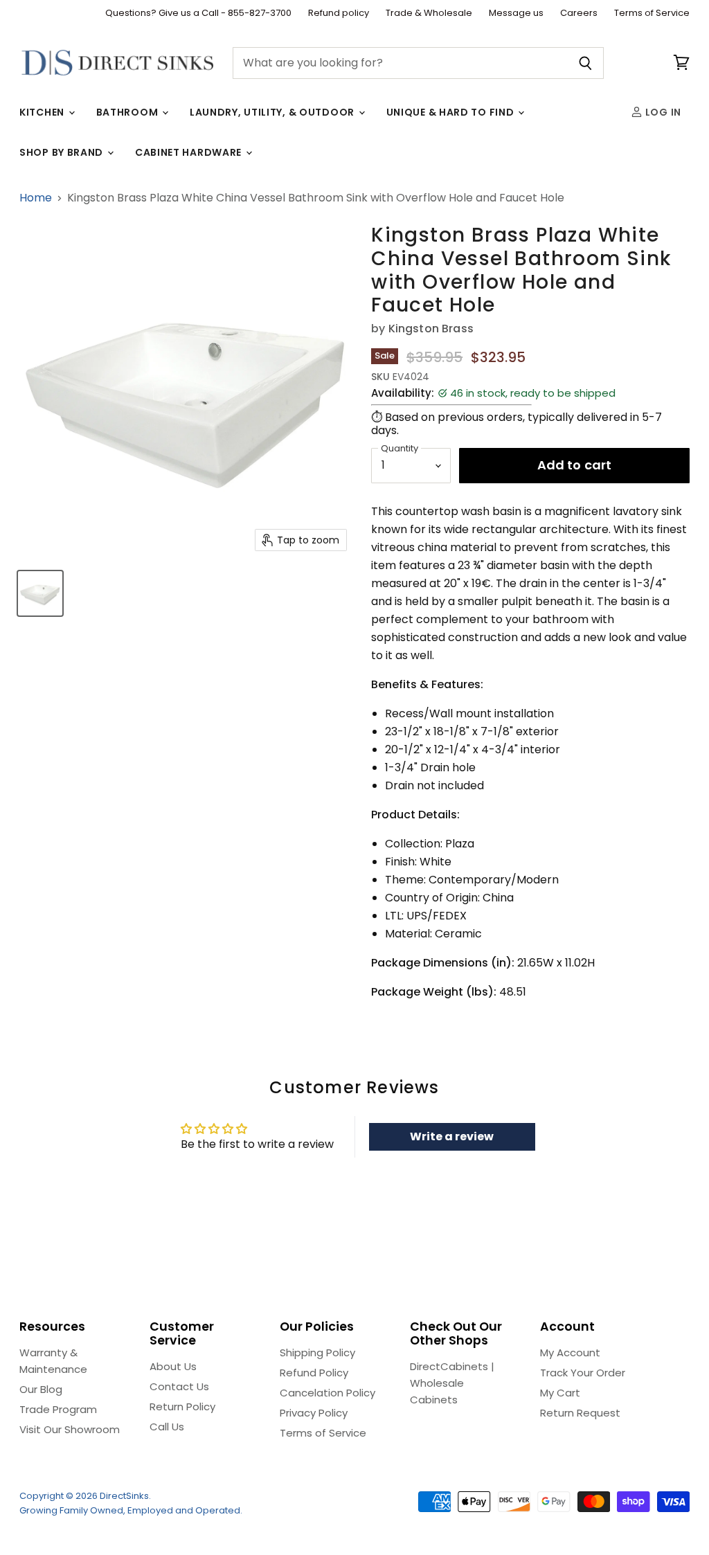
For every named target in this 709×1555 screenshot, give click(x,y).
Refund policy (338, 13)
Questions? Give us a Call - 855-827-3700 (198, 13)
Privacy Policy (314, 1412)
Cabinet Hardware (189, 152)
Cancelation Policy (327, 1392)
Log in (662, 112)
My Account (570, 1352)
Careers (579, 13)
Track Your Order (582, 1372)
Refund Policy (314, 1372)
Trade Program (58, 1409)
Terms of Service (652, 13)
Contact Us (179, 1386)
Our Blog (40, 1389)
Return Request (580, 1412)
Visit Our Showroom (69, 1429)
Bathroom (128, 112)
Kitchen (43, 112)
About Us (173, 1366)
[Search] (585, 63)
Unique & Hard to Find (451, 112)
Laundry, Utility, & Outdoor (273, 112)
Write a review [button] (452, 1136)
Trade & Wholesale (429, 13)
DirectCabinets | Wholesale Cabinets (452, 1383)
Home (35, 198)
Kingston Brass (431, 328)
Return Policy (182, 1406)
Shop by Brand (62, 152)
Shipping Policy (317, 1352)
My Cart (560, 1392)
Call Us (167, 1426)
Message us (516, 13)
